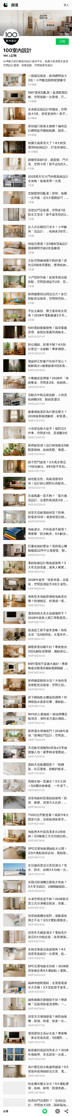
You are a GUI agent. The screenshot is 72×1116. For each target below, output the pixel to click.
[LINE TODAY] (6, 5)
